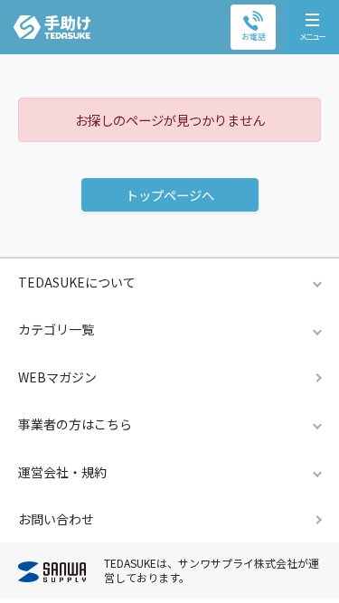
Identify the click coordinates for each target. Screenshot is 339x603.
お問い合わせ (56, 519)
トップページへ (170, 194)
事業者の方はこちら (75, 424)
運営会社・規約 (62, 472)
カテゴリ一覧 (56, 329)
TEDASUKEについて (77, 282)
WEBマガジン (57, 377)
